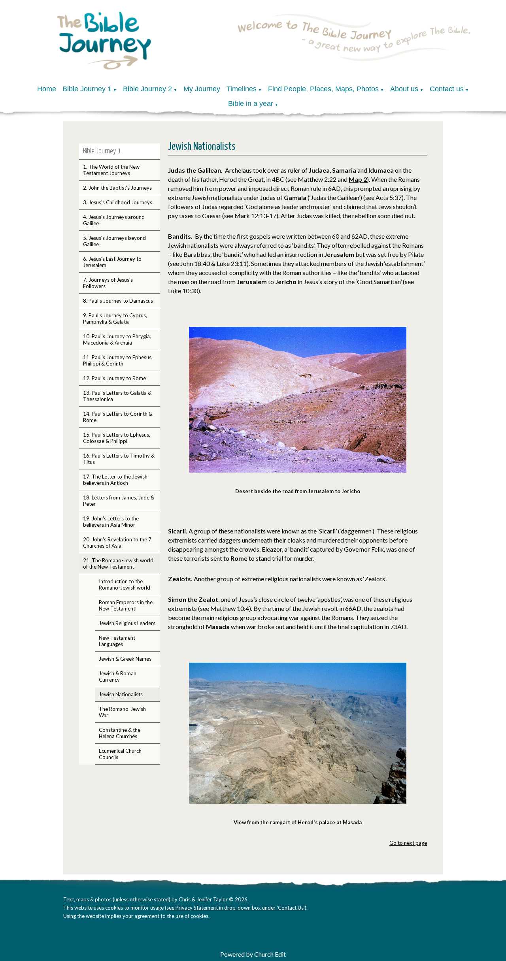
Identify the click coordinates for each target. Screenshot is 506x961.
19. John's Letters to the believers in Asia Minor (111, 521)
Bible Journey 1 (86, 89)
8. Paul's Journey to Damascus (118, 301)
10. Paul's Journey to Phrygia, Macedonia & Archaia (117, 339)
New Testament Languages (117, 641)
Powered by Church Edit (253, 954)
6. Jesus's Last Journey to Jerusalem (112, 262)
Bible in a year (250, 103)
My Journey (201, 89)
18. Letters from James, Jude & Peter (118, 500)
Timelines (242, 89)
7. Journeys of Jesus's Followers (108, 283)
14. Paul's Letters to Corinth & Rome (117, 417)
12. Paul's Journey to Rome (114, 378)
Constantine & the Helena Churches (119, 733)
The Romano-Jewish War (122, 712)
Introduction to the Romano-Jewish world (124, 584)
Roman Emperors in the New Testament (126, 605)
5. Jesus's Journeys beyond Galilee (114, 241)
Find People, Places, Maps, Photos (323, 89)
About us (404, 89)
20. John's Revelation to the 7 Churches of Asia (117, 542)
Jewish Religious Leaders (127, 623)
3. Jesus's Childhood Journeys (117, 202)
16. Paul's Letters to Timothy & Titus (119, 458)
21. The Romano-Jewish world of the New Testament (118, 563)
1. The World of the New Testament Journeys (111, 170)
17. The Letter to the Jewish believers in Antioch (115, 479)
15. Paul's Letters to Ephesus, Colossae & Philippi (116, 438)
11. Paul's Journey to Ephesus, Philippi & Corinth (118, 360)
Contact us (447, 89)
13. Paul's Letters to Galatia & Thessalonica (117, 396)
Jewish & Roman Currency (117, 676)
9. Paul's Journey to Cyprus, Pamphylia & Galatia (115, 318)
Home (46, 89)
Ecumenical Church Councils (120, 754)
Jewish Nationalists (121, 694)
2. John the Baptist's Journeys (117, 188)
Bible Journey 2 (147, 89)
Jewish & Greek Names (125, 659)
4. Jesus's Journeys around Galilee (114, 220)
